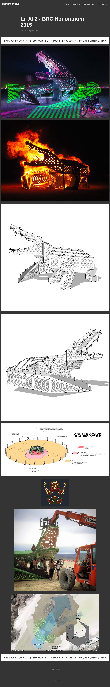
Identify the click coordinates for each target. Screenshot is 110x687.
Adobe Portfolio (58, 681)
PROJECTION (76, 4)
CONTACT (67, 4)
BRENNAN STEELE (10, 4)
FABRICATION (86, 4)
